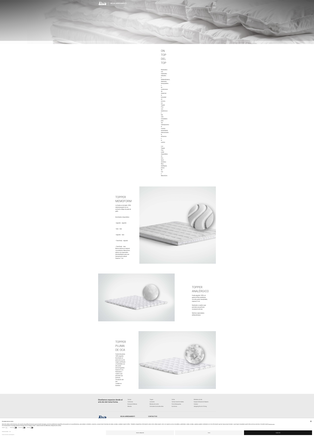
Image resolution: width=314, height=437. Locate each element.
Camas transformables (178, 401)
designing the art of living (200, 406)
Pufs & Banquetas (176, 404)
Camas (129, 399)
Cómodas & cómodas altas (156, 406)
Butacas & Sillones (132, 404)
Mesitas (130, 406)
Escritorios (174, 406)
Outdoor (196, 404)
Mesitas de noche (154, 404)
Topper (151, 399)
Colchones (130, 401)
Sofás (173, 399)
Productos (208, 7)
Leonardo (152, 401)
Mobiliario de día (198, 399)
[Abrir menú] (214, 3)
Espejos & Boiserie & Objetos (201, 401)
